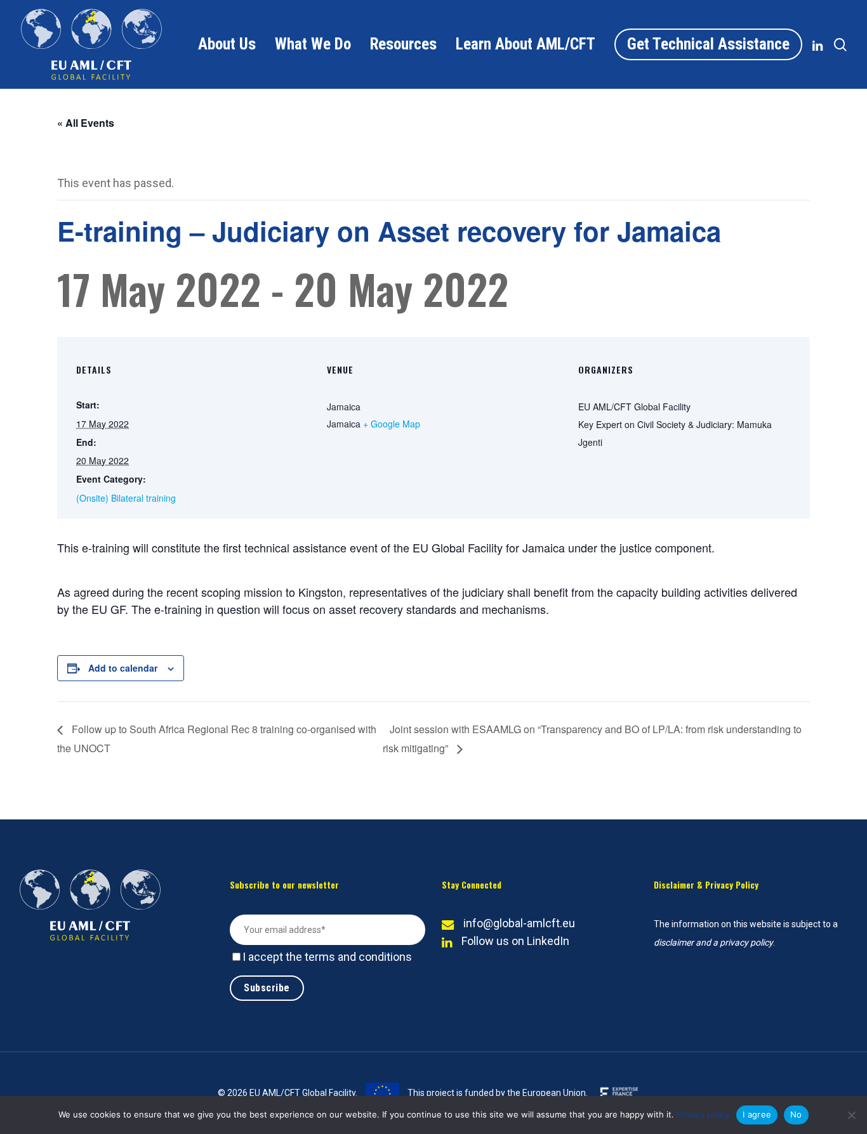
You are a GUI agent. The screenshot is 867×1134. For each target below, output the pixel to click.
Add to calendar (122, 668)
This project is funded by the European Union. (497, 1093)
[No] (851, 1115)
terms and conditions (358, 956)
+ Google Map (391, 423)
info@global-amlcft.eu (519, 923)
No (796, 1114)
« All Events (85, 122)
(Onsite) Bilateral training (126, 498)
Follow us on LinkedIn (515, 941)
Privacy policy (703, 1114)
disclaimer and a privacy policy (713, 942)
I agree (757, 1114)
